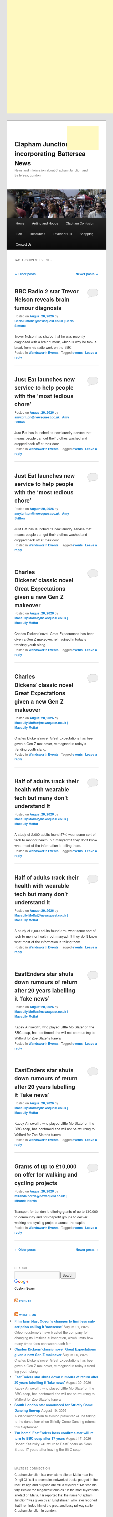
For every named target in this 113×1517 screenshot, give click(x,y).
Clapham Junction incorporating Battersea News (49, 153)
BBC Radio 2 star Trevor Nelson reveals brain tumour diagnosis (46, 299)
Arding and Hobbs (45, 223)
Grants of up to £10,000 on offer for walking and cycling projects (46, 1174)
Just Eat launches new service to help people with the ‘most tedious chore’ (44, 391)
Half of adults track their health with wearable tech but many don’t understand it (46, 793)
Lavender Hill (62, 233)
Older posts (25, 273)
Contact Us (24, 244)
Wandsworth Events (44, 352)
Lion (19, 233)
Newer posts (87, 273)
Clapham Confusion (80, 223)
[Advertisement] (83, 138)
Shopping (87, 233)
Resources (37, 233)
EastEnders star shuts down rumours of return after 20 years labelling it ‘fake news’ (46, 986)
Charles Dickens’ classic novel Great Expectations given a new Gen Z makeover (44, 588)
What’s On (27, 1315)
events (78, 352)
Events (25, 1301)
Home (20, 223)
